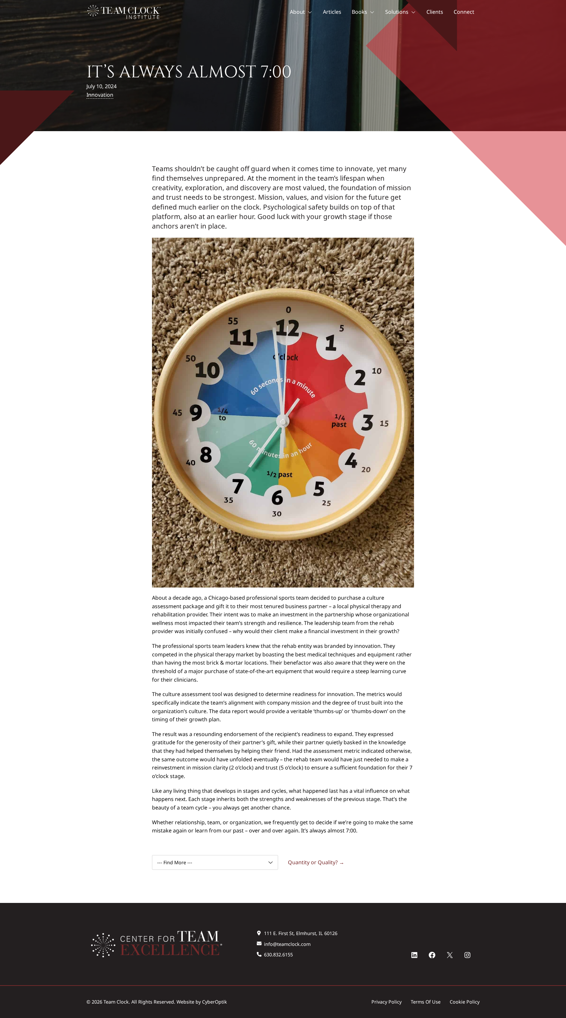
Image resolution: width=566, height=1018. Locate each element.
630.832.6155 (278, 954)
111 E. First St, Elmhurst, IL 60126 (300, 933)
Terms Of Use (426, 1002)
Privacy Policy (386, 1002)
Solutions (396, 11)
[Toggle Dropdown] (311, 12)
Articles (332, 11)
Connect (464, 11)
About (297, 11)
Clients (434, 11)
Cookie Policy (465, 1002)
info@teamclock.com (287, 944)
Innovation (99, 94)
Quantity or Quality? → (316, 862)
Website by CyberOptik (202, 1002)
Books (359, 11)
